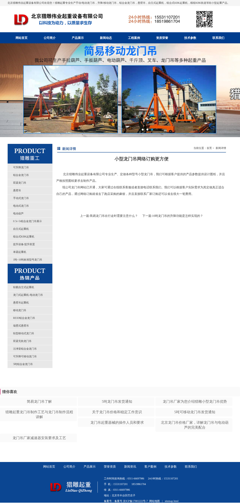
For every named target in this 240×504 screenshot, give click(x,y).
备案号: (118, 501)
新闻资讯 (130, 466)
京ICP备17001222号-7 (135, 501)
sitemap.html (171, 501)
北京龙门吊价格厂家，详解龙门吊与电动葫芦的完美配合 (195, 425)
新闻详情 (220, 148)
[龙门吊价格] (74, 497)
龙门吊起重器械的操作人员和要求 (117, 422)
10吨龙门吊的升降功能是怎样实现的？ (177, 215)
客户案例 (150, 466)
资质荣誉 (162, 37)
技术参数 (190, 37)
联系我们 (218, 37)
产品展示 (78, 37)
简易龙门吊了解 (39, 401)
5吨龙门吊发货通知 (117, 401)
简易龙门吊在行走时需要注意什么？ (114, 215)
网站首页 (22, 37)
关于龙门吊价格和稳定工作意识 (117, 412)
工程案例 (134, 37)
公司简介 (50, 37)
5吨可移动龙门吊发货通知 (194, 412)
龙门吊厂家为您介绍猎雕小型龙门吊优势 (195, 401)
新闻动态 (106, 37)
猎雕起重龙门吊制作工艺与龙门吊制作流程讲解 (39, 414)
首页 (209, 148)
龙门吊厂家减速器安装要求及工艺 (39, 438)
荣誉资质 (110, 466)
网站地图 (154, 501)
